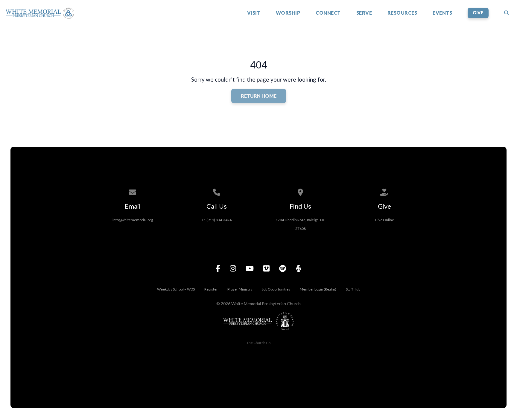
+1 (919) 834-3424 (217, 220)
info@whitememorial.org (132, 220)
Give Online (384, 220)
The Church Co (258, 342)
